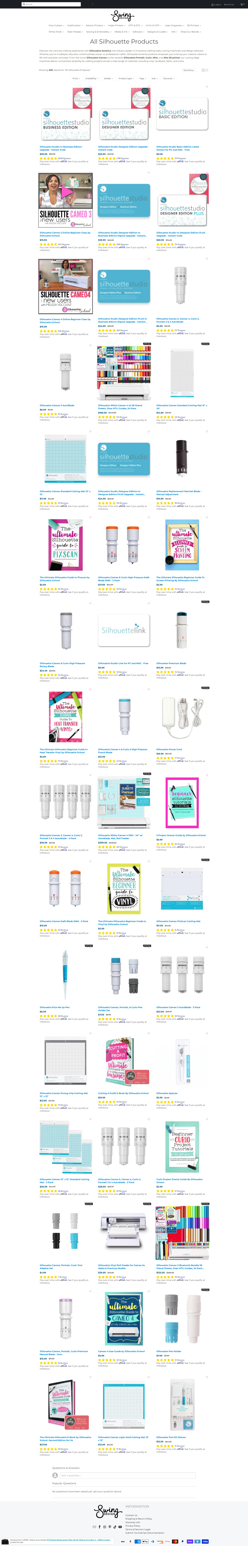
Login (217, 4)
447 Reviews (122, 847)
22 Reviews (121, 761)
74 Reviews (63, 761)
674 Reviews (180, 158)
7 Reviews (62, 1277)
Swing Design (55, 1541)
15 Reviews (180, 930)
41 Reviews (121, 933)
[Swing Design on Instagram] (105, 1527)
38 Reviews (63, 1016)
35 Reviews (121, 1102)
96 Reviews (180, 503)
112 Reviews (63, 675)
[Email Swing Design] (94, 1527)
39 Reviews (121, 672)
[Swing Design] (122, 16)
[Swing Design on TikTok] (115, 1527)
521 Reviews (121, 417)
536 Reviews (63, 331)
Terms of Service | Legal (137, 1529)
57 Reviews (180, 1191)
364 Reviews (122, 330)
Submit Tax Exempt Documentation (144, 1532)
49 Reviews (121, 1191)
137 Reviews (180, 330)
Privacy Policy (132, 1525)
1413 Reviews (64, 244)
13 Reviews (63, 1105)
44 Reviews (121, 589)
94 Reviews (63, 503)
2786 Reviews (122, 158)
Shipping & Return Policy (138, 1518)
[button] (92, 4)
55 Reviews (180, 1277)
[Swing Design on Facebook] (100, 1527)
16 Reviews (63, 1363)
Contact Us (131, 1515)
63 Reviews (180, 844)
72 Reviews (180, 672)
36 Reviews (63, 1449)
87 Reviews (63, 414)
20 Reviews (121, 1360)
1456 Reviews (122, 244)
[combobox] (51, 4)
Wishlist (229, 4)
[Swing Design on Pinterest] (110, 1527)
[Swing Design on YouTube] (120, 1527)
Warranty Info (132, 1522)
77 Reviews (180, 758)
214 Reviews (121, 503)
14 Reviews (121, 1019)
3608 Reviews (64, 158)
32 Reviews (180, 589)
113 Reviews (63, 589)
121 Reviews (180, 417)
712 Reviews (180, 244)
